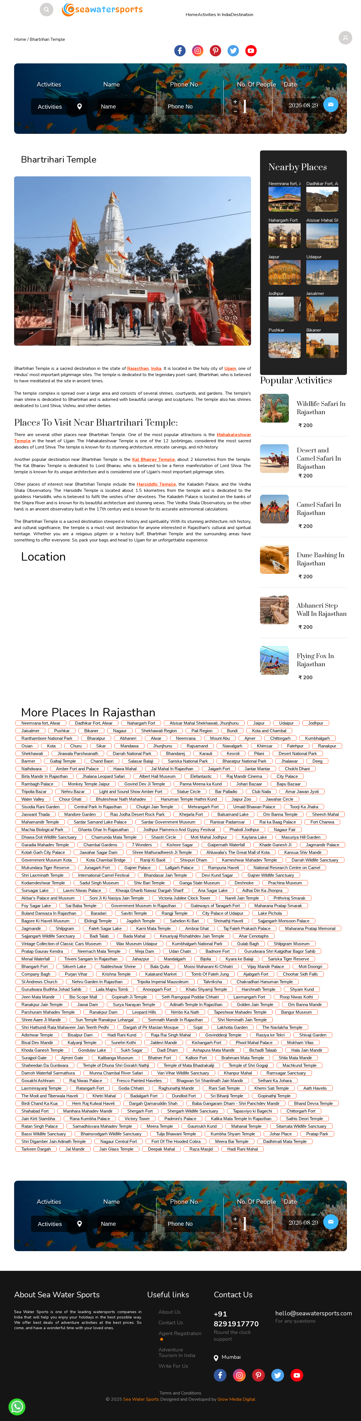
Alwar (156, 738)
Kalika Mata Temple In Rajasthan (241, 1118)
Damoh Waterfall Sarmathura (48, 1073)
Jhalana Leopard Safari (103, 776)
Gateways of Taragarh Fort (215, 905)
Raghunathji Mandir (176, 1088)
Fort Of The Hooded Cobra (176, 1141)
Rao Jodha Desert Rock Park (137, 814)
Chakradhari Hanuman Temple (265, 981)
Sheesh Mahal (325, 814)
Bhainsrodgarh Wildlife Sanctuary (111, 1133)
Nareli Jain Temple (242, 898)
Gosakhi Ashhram (38, 1080)
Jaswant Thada (35, 814)
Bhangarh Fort (34, 966)
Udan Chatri (180, 951)
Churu (76, 745)
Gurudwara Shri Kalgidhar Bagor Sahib (279, 951)
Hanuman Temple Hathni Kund (189, 799)
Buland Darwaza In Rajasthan (48, 913)
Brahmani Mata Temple (242, 1057)
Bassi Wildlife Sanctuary (43, 1133)
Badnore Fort (218, 951)
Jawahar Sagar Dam (99, 852)
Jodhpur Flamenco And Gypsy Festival (179, 829)
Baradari (98, 913)
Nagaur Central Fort (118, 1141)
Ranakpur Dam (103, 1012)
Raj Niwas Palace (85, 1080)
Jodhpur (315, 723)
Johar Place (281, 1133)
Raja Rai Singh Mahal (171, 1035)
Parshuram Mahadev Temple (48, 1012)
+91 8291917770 (236, 1319)
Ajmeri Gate (72, 1057)
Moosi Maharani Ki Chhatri (208, 966)
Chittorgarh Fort (301, 1111)
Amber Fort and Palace (77, 768)
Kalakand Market (161, 974)
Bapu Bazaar (289, 783)
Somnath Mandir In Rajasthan (175, 1019)
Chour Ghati (70, 799)
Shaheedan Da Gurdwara (44, 1065)
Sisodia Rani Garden (40, 806)
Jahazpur (140, 958)
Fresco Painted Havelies (139, 1080)
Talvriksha (212, 981)
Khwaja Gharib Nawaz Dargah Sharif (149, 890)
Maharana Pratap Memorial (310, 928)
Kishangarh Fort (206, 1042)
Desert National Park (298, 753)
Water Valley (32, 799)
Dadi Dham (167, 1050)
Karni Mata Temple (153, 928)
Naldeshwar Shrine (118, 966)
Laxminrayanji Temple (41, 1088)
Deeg (317, 761)
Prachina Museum (285, 882)
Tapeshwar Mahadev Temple (240, 1012)
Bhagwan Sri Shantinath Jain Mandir (210, 1080)
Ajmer (250, 738)
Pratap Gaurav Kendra (42, 951)
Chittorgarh (280, 738)
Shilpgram (65, 928)
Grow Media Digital (236, 1398)
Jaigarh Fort (219, 768)
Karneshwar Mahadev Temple (249, 860)
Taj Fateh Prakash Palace (246, 928)
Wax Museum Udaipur (136, 943)
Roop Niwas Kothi (296, 996)
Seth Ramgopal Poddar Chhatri (190, 996)
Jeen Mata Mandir (38, 996)
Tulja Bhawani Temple (176, 1133)
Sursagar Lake (35, 890)
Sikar (101, 745)
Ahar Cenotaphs (254, 936)
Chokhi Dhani (297, 768)
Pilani (259, 753)
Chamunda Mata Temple (114, 837)
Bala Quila (159, 966)
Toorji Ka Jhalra (304, 806)
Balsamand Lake (232, 814)
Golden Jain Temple (255, 1004)
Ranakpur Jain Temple (42, 1004)
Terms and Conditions (180, 1392)
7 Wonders (142, 844)
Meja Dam (144, 951)
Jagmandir (31, 928)
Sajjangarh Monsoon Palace (283, 920)
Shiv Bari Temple (149, 882)
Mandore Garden (80, 814)
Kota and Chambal (269, 730)
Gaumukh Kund (202, 1126)
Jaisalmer (30, 730)
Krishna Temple (116, 974)
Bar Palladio (226, 791)
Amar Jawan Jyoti (302, 791)
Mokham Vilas (300, 1042)
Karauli (205, 753)
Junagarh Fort (97, 867)
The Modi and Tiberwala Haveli (49, 1095)
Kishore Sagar (180, 844)
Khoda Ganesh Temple (42, 1050)
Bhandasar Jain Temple (165, 875)
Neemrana (185, 738)
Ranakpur (327, 745)
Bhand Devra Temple (313, 1103)
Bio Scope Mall (83, 996)
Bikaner (91, 730)
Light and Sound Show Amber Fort (130, 791)
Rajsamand (197, 745)
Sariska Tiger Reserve (288, 958)
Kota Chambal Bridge (106, 860)
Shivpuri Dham (193, 860)
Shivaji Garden (312, 1035)
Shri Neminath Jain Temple (242, 1019)
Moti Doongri (310, 966)
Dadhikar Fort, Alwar (94, 723)
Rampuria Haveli (223, 867)
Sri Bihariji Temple (226, 1095)
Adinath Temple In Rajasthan (196, 1004)
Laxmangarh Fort (249, 996)
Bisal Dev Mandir (37, 1042)
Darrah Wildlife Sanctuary (315, 860)
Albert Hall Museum (157, 776)
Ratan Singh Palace (39, 1126)
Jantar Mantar (257, 768)
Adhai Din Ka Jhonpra (262, 890)
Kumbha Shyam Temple (233, 1133)
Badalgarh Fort (143, 1095)
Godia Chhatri (131, 1088)
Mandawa (129, 745)
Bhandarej (175, 753)
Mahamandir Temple (40, 822)
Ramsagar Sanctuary (286, 1073)
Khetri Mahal (104, 1095)
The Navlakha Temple (282, 1027)
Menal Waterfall (35, 958)
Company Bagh (35, 974)
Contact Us (171, 1322)
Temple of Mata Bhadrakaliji (189, 1065)
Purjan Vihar (76, 974)
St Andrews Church (39, 981)
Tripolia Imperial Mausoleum (163, 981)
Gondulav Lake (92, 1050)
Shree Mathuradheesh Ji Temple (162, 852)
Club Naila (261, 791)
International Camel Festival (103, 875)
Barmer (28, 761)
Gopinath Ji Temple (129, 996)
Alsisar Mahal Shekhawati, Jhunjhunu (204, 723)
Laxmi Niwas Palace (82, 890)
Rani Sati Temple (224, 1088)
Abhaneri (128, 738)
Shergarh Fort (140, 1111)
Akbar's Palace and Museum (48, 898)
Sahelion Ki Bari (184, 920)
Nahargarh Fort (141, 723)
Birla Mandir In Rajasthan (44, 776)
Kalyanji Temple (82, 1042)
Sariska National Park (188, 761)
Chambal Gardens (100, 844)
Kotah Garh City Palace (43, 852)
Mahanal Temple (246, 1126)
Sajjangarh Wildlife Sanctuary (48, 936)
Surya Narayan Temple (134, 1004)
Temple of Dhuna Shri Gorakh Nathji (116, 1065)
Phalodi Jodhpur (244, 829)
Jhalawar (289, 761)
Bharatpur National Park (245, 761)
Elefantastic (201, 776)
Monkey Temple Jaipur (89, 783)
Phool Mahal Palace (254, 1042)
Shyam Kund (302, 989)
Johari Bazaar (249, 783)
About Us (169, 1312)
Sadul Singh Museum (99, 882)
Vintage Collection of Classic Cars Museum (61, 943)
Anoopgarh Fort (157, 989)
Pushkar (62, 730)
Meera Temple (160, 1126)
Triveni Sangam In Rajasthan (90, 958)
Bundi (232, 730)
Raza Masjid (201, 1149)
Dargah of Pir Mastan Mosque (151, 1027)
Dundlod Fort (184, 1095)
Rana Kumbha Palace (90, 1118)
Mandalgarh (175, 958)
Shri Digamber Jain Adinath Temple (53, 1141)
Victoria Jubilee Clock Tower (184, 898)
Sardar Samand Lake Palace (100, 822)
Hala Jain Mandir (306, 1050)
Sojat (197, 1027)
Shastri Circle (163, 837)
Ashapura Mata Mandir (214, 1050)
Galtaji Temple (63, 761)
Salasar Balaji (140, 761)
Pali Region (201, 730)
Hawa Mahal (125, 768)
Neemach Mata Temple (99, 951)
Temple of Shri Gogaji (248, 1065)
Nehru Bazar (73, 791)
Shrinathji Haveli (228, 920)
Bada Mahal (134, 936)
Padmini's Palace (180, 1118)
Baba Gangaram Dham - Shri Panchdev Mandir (235, 1103)
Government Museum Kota (46, 860)
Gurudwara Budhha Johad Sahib (51, 989)
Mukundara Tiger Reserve (45, 867)
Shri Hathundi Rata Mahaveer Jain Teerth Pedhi (65, 1027)
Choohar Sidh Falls (300, 974)
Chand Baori (102, 761)
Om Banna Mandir (305, 1004)
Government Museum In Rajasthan (143, 905)
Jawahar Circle (279, 799)
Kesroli (233, 753)
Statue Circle (189, 791)
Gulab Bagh (248, 943)
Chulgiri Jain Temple (154, 806)
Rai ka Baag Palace (277, 822)
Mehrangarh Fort (203, 806)
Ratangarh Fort (90, 1088)
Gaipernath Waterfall (226, 844)
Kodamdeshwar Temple (43, 882)
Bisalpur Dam (80, 1035)
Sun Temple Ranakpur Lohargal (104, 1019)
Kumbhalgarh (317, 738)
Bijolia (205, 958)
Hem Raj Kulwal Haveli (93, 1103)
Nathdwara (31, 768)
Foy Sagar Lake (36, 905)
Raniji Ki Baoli (152, 860)
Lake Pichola (270, 913)
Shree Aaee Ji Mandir (41, 1019)
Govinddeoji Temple (223, 1035)
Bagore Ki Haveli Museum (45, 920)
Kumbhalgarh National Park (197, 943)
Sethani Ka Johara (275, 1080)
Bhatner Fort (159, 1057)
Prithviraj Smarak (289, 898)
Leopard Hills (144, 1012)
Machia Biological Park (42, 829)
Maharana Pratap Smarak (278, 905)
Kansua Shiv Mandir (303, 852)
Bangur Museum (296, 1012)
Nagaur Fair (285, 829)
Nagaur (120, 730)
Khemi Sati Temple (271, 1088)
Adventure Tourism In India (177, 1352)
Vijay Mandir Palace (265, 966)
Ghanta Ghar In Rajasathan (103, 829)
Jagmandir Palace (322, 844)
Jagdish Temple (140, 920)
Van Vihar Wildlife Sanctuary (183, 1073)
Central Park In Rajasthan (98, 806)
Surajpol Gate (34, 1057)
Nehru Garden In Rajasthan (97, 981)
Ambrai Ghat (197, 928)
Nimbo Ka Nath (185, 1012)
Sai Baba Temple (80, 905)
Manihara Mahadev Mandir (88, 1111)
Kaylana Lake (254, 837)
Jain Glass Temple (116, 1149)
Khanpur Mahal (238, 1073)
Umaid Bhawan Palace (254, 806)
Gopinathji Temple (274, 1095)
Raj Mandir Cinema (244, 776)
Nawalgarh (232, 745)
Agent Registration (180, 1334)
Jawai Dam (87, 1004)
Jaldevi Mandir (163, 1042)
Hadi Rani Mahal (242, 1149)
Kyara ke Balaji (239, 958)
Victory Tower (137, 1118)
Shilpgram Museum (292, 943)
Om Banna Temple (280, 814)
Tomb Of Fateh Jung (210, 974)
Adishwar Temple (37, 1035)
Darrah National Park (132, 753)
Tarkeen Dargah (36, 1149)
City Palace (287, 776)
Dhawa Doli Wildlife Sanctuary (49, 837)
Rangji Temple (175, 913)
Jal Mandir (75, 1149)
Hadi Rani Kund (121, 1035)
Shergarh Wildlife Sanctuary (192, 1111)
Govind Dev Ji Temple (144, 783)
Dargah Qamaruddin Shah (153, 1103)
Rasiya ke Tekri (270, 1035)
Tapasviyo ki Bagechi (252, 1111)
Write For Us (173, 1366)
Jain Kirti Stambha (38, 1118)
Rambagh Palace (37, 783)
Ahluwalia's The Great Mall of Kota (238, 852)
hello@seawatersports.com (313, 1313)
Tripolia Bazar (34, 791)
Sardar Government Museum (168, 822)
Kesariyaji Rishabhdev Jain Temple (192, 936)
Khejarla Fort (191, 814)
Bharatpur (96, 738)
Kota (51, 745)
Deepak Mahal (161, 1149)
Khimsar (264, 745)
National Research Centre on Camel (287, 867)
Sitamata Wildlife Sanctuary (301, 1126)
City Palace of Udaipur (222, 913)
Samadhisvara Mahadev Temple (102, 1126)
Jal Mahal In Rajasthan (172, 768)
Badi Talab (99, 936)
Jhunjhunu (162, 745)
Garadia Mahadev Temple (45, 844)
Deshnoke (244, 882)
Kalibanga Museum (115, 1057)
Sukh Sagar (131, 1050)
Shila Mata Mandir (295, 1057)
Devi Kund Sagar (217, 875)
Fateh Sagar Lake (105, 928)
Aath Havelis (315, 1088)
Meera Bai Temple (231, 1141)
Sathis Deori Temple (304, 1118)
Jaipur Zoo (241, 799)
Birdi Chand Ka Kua (39, 1103)
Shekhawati (32, 753)
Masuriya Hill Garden (300, 837)
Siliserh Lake (74, 966)
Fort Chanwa (322, 822)
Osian (26, 745)
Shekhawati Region (159, 730)
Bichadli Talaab (263, 1050)
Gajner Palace (137, 867)
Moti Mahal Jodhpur (209, 837)
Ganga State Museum (199, 882)
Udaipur (286, 723)
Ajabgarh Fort (255, 974)
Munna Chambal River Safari (116, 1073)
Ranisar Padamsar (227, 822)
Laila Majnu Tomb (112, 989)
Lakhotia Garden (232, 1027)
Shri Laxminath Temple (42, 875)
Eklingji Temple (98, 920)
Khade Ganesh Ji (275, 844)
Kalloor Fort (196, 1057)
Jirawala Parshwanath (78, 753)
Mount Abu (220, 738)
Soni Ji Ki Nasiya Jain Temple (116, 898)
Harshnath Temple (258, 989)
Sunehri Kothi (123, 1042)
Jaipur (259, 723)
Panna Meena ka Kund (201, 783)
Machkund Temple (299, 1065)
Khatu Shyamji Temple (206, 989)
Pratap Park (317, 1133)
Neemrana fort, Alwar (40, 723)
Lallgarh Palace (179, 867)
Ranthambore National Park (46, 738)
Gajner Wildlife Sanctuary (271, 875)
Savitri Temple (134, 913)
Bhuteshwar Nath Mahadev (121, 799)
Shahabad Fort (35, 1111)
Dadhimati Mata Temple (285, 1141)
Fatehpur (295, 745)
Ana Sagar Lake (213, 890)
